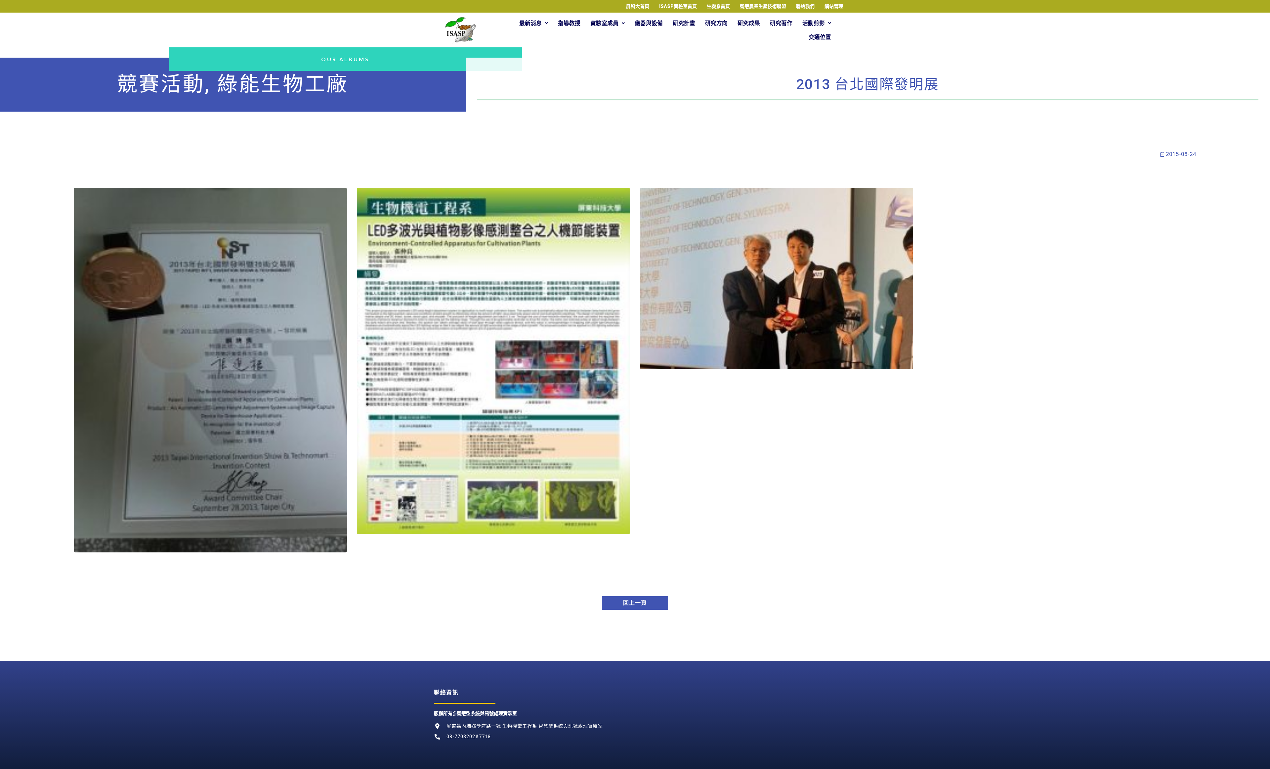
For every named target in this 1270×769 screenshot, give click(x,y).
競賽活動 (160, 84)
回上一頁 (635, 602)
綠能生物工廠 (283, 84)
